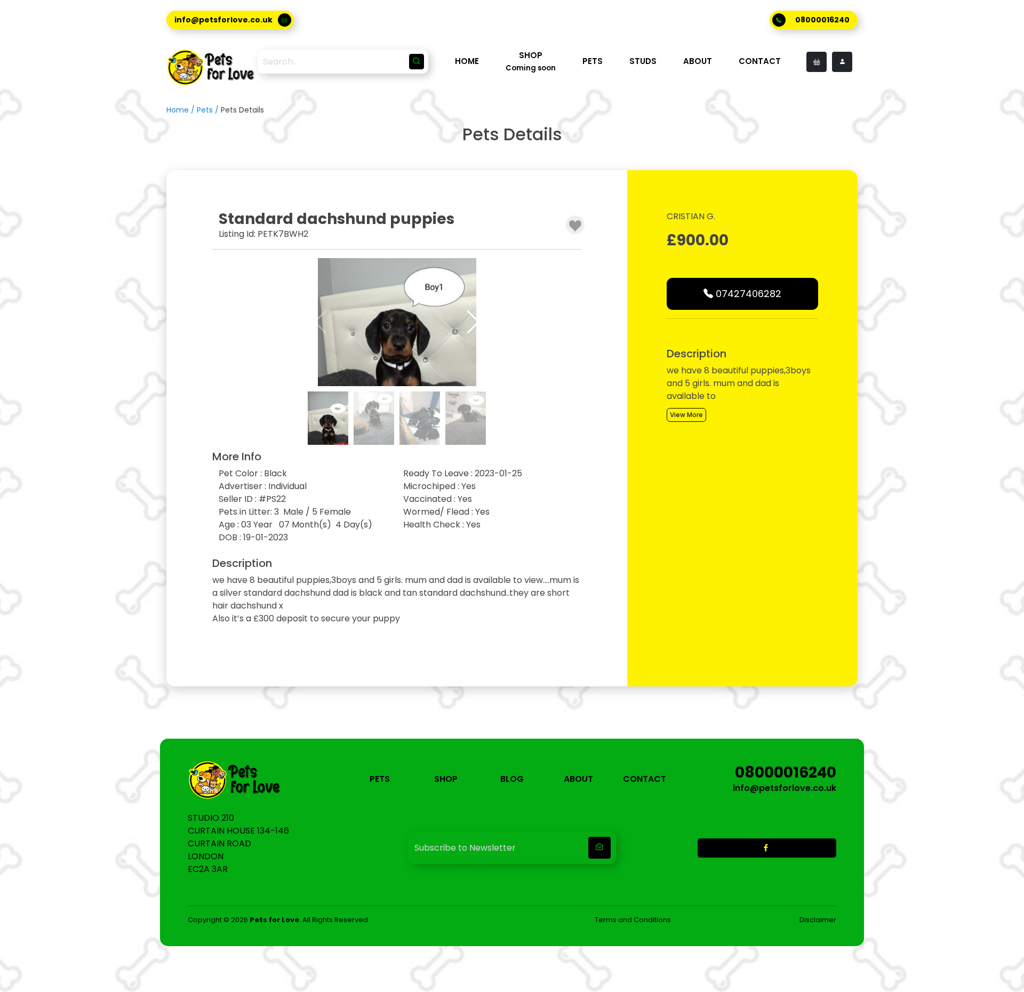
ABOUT (697, 61)
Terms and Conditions (633, 920)
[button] (473, 322)
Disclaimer (817, 920)
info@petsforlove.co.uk (223, 19)
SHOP (446, 779)
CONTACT (760, 61)
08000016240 (822, 19)
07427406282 (747, 293)
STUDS (643, 61)
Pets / (209, 110)
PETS (592, 61)
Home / (181, 110)
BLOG (512, 779)
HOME (467, 61)
